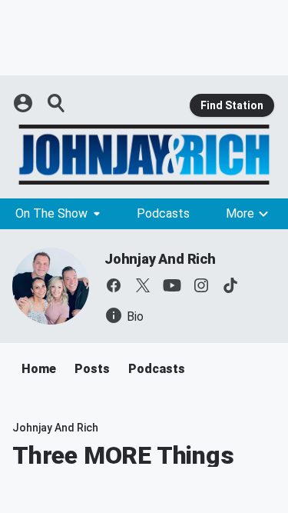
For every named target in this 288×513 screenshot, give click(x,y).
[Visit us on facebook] (113, 285)
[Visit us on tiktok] (230, 285)
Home (39, 368)
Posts (92, 368)
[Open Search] (57, 103)
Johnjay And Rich (160, 259)
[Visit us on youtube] (172, 285)
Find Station (231, 105)
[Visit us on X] (143, 285)
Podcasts (163, 213)
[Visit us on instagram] (201, 285)
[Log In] (24, 103)
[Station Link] (144, 155)
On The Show (51, 213)
